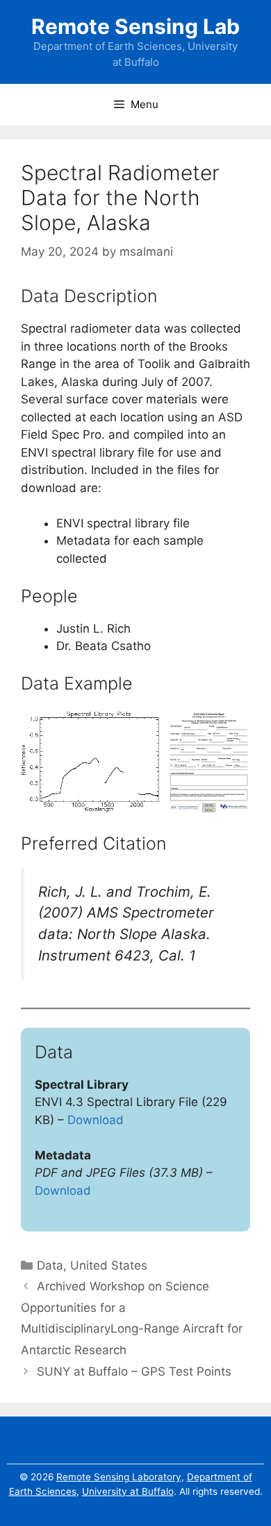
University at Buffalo (128, 1491)
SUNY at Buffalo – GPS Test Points (134, 1371)
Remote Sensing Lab (135, 26)
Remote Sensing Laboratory (118, 1476)
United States (108, 1265)
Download (95, 1120)
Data (50, 1265)
